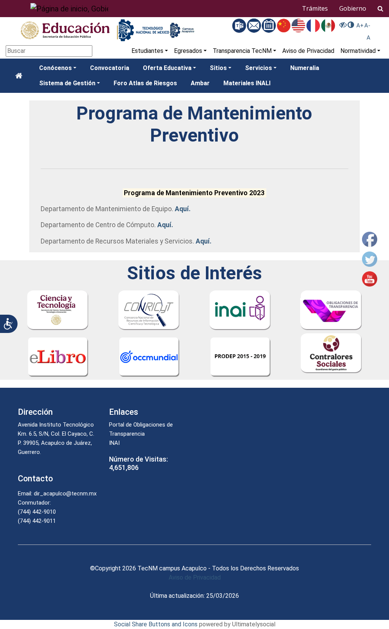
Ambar (200, 83)
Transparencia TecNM (242, 50)
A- (367, 25)
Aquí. (183, 209)
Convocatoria (109, 68)
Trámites (315, 8)
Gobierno (352, 8)
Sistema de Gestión (67, 83)
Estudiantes (147, 50)
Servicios (258, 68)
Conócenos (55, 68)
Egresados (188, 50)
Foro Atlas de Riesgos (145, 83)
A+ (360, 25)
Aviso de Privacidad (308, 50)
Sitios (218, 68)
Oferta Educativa (167, 68)
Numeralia (304, 68)
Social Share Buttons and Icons (156, 624)
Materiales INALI (246, 83)
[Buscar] (380, 8)
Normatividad (358, 50)
